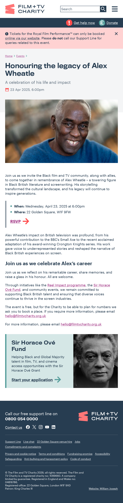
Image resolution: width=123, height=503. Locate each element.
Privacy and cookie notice (20, 453)
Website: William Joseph (103, 488)
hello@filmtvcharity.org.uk (25, 316)
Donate (112, 23)
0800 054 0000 (21, 418)
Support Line (13, 441)
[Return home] (25, 9)
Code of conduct (80, 458)
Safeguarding (13, 458)
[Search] (103, 9)
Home (8, 55)
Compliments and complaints (23, 446)
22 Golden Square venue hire (54, 441)
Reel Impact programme (66, 285)
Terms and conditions (52, 453)
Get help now (84, 23)
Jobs (77, 441)
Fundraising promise (79, 453)
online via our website (22, 38)
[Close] (116, 33)
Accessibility (102, 453)
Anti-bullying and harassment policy (46, 458)
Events (20, 55)
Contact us (13, 427)
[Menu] (115, 9)
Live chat (28, 441)
